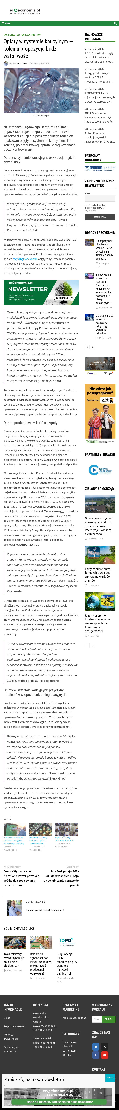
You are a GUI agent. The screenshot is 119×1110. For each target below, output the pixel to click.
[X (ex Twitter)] (104, 1047)
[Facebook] (95, 1055)
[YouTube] (104, 1055)
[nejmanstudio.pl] (59, 11)
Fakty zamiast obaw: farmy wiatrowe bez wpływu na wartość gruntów (98, 574)
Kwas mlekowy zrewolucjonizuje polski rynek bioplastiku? (14, 960)
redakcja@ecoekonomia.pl (78, 1018)
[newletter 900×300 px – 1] (41, 292)
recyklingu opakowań (25, 259)
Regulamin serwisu (14, 1026)
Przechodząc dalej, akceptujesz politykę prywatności (96, 208)
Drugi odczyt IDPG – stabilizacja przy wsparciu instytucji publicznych (67, 963)
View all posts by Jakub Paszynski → (45, 909)
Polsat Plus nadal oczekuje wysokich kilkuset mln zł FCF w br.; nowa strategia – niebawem (99, 137)
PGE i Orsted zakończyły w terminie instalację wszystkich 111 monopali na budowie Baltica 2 (99, 57)
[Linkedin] (95, 1047)
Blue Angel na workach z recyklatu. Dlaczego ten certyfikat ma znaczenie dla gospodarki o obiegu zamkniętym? (103, 289)
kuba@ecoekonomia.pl (46, 1042)
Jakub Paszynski (19, 63)
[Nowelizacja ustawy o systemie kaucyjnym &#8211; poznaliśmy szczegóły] (15, 829)
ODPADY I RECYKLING (100, 233)
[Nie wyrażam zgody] (115, 1101)
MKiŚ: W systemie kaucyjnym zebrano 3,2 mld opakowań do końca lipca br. (99, 117)
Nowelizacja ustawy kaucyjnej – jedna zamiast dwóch (38, 840)
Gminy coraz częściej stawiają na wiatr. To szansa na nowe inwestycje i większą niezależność (98, 526)
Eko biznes (9, 34)
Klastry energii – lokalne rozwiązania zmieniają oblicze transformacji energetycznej (97, 623)
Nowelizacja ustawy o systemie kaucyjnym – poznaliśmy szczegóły (14, 840)
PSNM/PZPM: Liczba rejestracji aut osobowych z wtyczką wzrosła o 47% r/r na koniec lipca (100, 97)
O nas (7, 1018)
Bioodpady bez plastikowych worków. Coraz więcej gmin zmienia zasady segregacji (104, 249)
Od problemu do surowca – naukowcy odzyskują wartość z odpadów (104, 324)
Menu (8, 23)
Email (87, 193)
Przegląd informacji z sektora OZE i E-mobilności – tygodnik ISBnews (97, 77)
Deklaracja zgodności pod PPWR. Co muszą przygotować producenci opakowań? (40, 963)
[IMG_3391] (100, 414)
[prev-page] (87, 347)
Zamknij (110, 1077)
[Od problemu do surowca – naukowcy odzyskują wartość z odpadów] (89, 316)
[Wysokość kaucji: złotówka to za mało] (66, 829)
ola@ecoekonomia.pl (45, 1026)
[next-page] (92, 347)
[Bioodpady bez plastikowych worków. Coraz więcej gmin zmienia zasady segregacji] (89, 241)
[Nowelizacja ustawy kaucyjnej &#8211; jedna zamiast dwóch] (40, 829)
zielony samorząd (99, 489)
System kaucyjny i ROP (29, 34)
